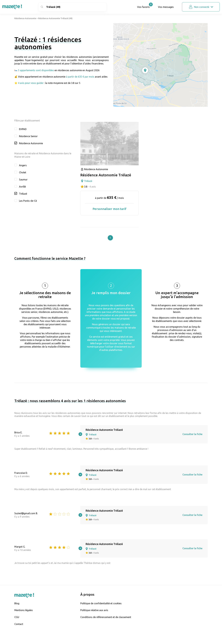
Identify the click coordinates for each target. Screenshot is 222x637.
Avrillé (22, 186)
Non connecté (201, 7)
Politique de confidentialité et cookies (101, 603)
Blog (16, 603)
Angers (23, 165)
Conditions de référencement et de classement (105, 617)
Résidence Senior (28, 136)
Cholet (22, 172)
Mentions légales (23, 610)
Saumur (23, 179)
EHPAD (23, 129)
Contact (18, 624)
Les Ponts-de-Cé (28, 200)
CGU (16, 617)
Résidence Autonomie (25, 18)
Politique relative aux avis (94, 610)
